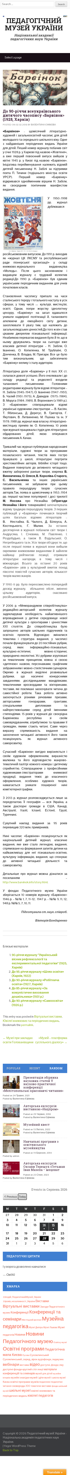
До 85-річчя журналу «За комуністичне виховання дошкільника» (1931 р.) (30, 992)
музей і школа (51, 1377)
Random (56, 1068)
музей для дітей (43, 1373)
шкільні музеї (20, 1390)
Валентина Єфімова (43, 124)
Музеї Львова (50, 1327)
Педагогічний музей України (34, 24)
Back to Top (10, 1450)
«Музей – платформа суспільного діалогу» (51, 1040)
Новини (20, 1335)
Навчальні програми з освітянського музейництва (41, 1144)
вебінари (11, 1364)
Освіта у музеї (60, 1342)
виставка (24, 1365)
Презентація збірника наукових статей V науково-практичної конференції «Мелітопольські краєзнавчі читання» (33, 1083)
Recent (34, 1068)
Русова (25, 1355)
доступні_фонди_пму (52, 1365)
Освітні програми (23, 1348)
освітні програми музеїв (24, 1381)
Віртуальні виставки (48, 1017)
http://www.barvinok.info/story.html (25, 882)
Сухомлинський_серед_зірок (20, 1359)
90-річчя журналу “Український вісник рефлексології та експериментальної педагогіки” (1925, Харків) (39, 961)
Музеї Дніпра (36, 1327)
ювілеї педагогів (40, 1395)
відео (35, 1364)
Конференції (20, 1312)
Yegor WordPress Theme (20, 1446)
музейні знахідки (20, 1377)
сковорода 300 (21, 1386)
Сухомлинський (39, 1355)
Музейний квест (36, 1124)
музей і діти (37, 1377)
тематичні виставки (41, 1386)
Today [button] (22, 1196)
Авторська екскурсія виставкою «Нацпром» (40, 1107)
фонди (55, 1386)
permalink (27, 1025)
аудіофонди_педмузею (51, 1359)
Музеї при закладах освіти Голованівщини (18, 1040)
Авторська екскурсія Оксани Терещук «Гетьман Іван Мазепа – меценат (44, 1166)
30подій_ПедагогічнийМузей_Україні (22, 1297)
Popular (13, 1068)
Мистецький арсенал (31, 1319)
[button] (10, 1196)
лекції (40, 1369)
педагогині (44, 1382)
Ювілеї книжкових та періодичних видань (31, 1021)
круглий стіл (29, 1369)
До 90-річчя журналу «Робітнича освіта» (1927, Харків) (35, 982)
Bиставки (42, 1301)
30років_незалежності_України (19, 1301)
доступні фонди (12, 1369)
